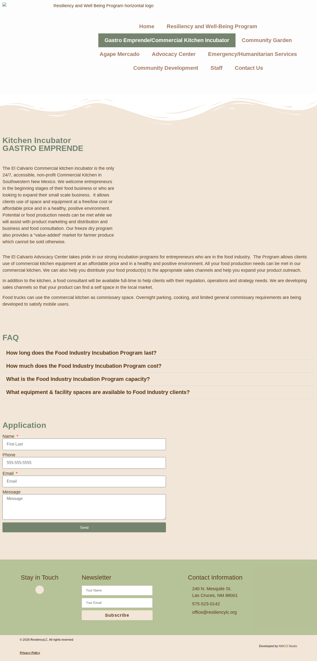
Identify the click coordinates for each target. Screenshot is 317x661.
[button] (158, 353)
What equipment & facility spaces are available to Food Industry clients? (98, 392)
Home (146, 26)
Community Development (165, 68)
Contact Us (249, 68)
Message (11, 492)
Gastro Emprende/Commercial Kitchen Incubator (167, 40)
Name (9, 436)
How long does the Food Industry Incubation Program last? (81, 353)
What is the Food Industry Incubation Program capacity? (78, 379)
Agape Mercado (119, 54)
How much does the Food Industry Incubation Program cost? (83, 366)
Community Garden (267, 40)
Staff (216, 68)
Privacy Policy (30, 653)
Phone (8, 455)
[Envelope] (39, 590)
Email (8, 473)
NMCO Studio (288, 646)
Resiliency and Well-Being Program (212, 26)
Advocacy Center (174, 54)
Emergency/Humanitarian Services (252, 54)
